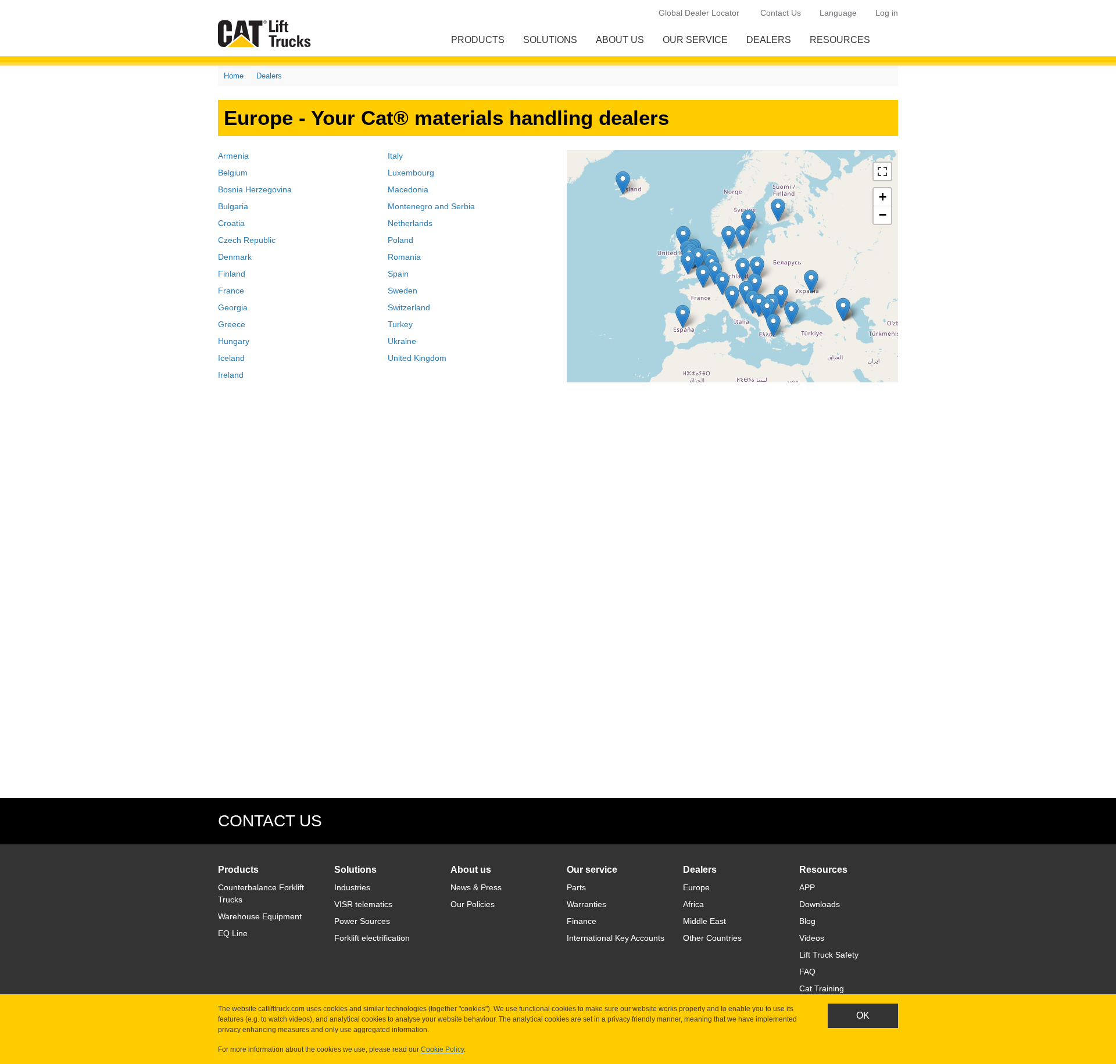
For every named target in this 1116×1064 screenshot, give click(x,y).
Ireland (231, 374)
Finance (581, 921)
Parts (576, 887)
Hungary (233, 341)
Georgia (233, 307)
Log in (886, 12)
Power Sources (362, 921)
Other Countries (712, 938)
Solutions (550, 40)
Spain (398, 273)
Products (478, 40)
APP (807, 887)
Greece (231, 324)
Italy (395, 155)
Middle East (704, 921)
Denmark (235, 256)
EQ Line (233, 933)
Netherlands (410, 223)
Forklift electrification (372, 938)
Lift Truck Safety (829, 954)
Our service (695, 40)
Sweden (402, 290)
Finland (231, 273)
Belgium (233, 172)
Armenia (233, 155)
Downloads (819, 904)
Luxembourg (411, 172)
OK (863, 1015)
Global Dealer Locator (699, 12)
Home (234, 75)
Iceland (231, 358)
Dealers (768, 40)
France (231, 290)
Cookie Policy (442, 1049)
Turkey (400, 324)
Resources (840, 40)
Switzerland (409, 307)
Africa (693, 904)
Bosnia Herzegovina (255, 189)
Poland (400, 240)
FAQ (807, 971)
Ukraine (402, 341)
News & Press (476, 887)
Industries (352, 887)
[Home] (267, 33)
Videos (811, 938)
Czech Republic (247, 240)
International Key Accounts (615, 938)
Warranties (586, 904)
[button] (698, 259)
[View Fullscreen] (882, 171)
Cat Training (821, 988)
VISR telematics (363, 904)
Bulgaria (233, 206)
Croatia (231, 223)
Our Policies (472, 904)
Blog (807, 921)
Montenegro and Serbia (431, 206)
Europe (696, 887)
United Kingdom (417, 358)
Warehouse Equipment (260, 916)
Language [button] (838, 12)
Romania (404, 256)
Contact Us (780, 12)
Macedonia (408, 189)
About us (620, 40)
